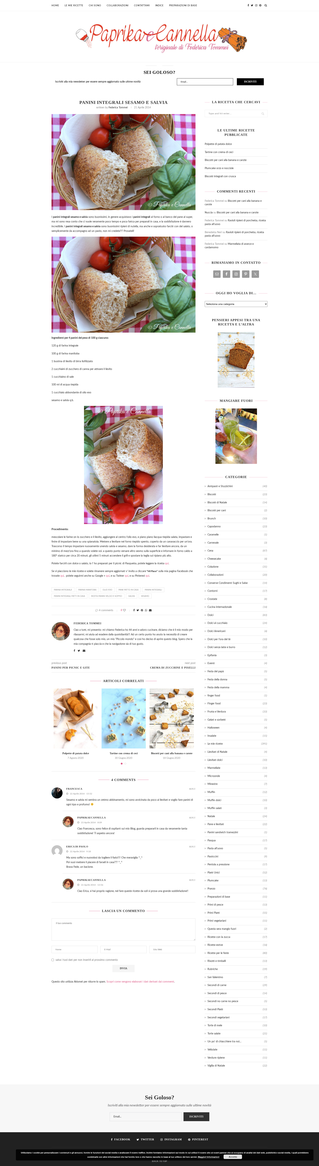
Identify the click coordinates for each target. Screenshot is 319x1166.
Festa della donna (237, 679)
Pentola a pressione (237, 864)
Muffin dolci (237, 800)
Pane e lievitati (237, 824)
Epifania (237, 655)
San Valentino (237, 977)
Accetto (233, 1156)
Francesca (74, 788)
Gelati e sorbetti (237, 720)
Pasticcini (237, 856)
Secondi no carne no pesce (237, 1001)
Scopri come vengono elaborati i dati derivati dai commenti (140, 981)
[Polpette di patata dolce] (76, 718)
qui (167, 563)
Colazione (237, 567)
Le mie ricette (74, 5)
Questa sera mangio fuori (237, 929)
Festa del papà (237, 671)
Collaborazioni (117, 5)
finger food (237, 695)
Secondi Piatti (237, 1009)
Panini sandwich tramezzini (237, 832)
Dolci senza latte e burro (237, 647)
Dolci (237, 615)
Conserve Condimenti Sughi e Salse (237, 583)
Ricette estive (237, 945)
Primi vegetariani (237, 921)
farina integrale (63, 590)
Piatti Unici (237, 872)
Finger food (237, 703)
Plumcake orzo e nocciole (219, 168)
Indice (159, 5)
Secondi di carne (237, 985)
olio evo (107, 590)
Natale (237, 816)
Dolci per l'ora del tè (237, 639)
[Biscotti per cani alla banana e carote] (172, 718)
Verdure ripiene (237, 1058)
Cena (237, 550)
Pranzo (237, 888)
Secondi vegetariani (237, 1017)
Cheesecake (237, 559)
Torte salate (237, 1033)
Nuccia (209, 212)
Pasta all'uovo (237, 848)
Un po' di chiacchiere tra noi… (237, 1041)
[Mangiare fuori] (236, 436)
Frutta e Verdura (237, 711)
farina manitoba (87, 590)
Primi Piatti (237, 913)
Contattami (142, 5)
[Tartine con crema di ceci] (124, 718)
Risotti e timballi (237, 961)
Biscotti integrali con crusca (220, 176)
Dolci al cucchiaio (237, 623)
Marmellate (237, 768)
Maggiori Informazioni (208, 1156)
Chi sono (95, 5)
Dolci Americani (237, 631)
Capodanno (237, 526)
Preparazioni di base (183, 5)
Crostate (237, 599)
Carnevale (237, 543)
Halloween (237, 728)
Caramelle (237, 534)
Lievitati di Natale (237, 752)
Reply (192, 789)
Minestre (237, 784)
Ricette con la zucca (237, 937)
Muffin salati (237, 808)
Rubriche (237, 969)
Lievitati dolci (237, 760)
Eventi (237, 663)
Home (55, 5)
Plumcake (237, 880)
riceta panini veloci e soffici (106, 596)
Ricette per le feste (237, 953)
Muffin (237, 792)
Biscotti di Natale (237, 502)
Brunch (237, 518)
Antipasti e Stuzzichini (237, 486)
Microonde (237, 776)
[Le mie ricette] (236, 359)
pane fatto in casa (128, 590)
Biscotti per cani (237, 510)
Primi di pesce (237, 905)
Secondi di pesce (237, 993)
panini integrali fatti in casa (69, 596)
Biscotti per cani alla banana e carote (171, 753)
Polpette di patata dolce (75, 753)
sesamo (145, 596)
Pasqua (237, 840)
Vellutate (237, 1049)
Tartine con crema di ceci (124, 753)
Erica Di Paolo (77, 846)
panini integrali (153, 590)
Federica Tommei (118, 107)
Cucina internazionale (237, 607)
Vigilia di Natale (237, 1065)
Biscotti (237, 494)
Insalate (237, 736)
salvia (131, 596)
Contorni (237, 591)
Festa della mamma (237, 687)
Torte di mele (237, 1025)
